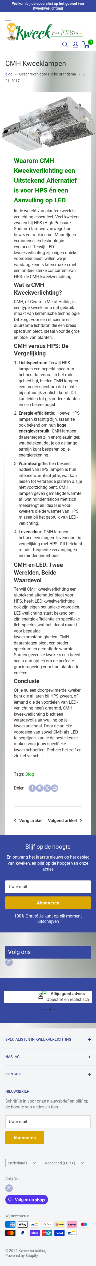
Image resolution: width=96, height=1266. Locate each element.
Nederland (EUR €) (60, 1163)
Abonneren (48, 903)
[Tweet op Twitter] (47, 788)
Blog (29, 774)
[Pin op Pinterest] (39, 788)
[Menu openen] (8, 19)
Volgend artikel (62, 820)
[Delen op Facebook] (32, 788)
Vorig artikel (30, 820)
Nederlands (17, 1163)
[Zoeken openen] (65, 44)
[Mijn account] (75, 44)
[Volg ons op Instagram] (9, 962)
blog (9, 74)
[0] (86, 44)
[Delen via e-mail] (54, 788)
